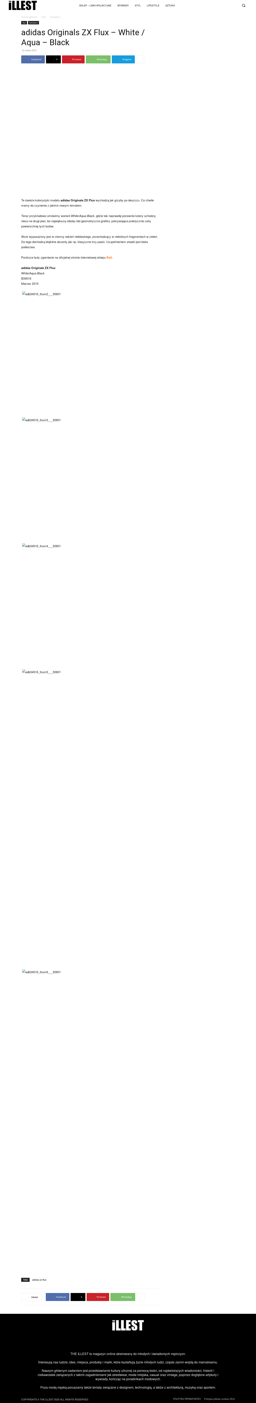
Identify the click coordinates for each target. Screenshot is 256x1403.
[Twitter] (228, 5)
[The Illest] (23, 5)
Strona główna (29, 17)
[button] (243, 5)
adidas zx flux (39, 1279)
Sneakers (33, 22)
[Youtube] (221, 5)
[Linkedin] (160, 1341)
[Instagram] (208, 5)
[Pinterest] (134, 1341)
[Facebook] (235, 5)
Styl (44, 17)
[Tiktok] (215, 5)
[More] (140, 59)
